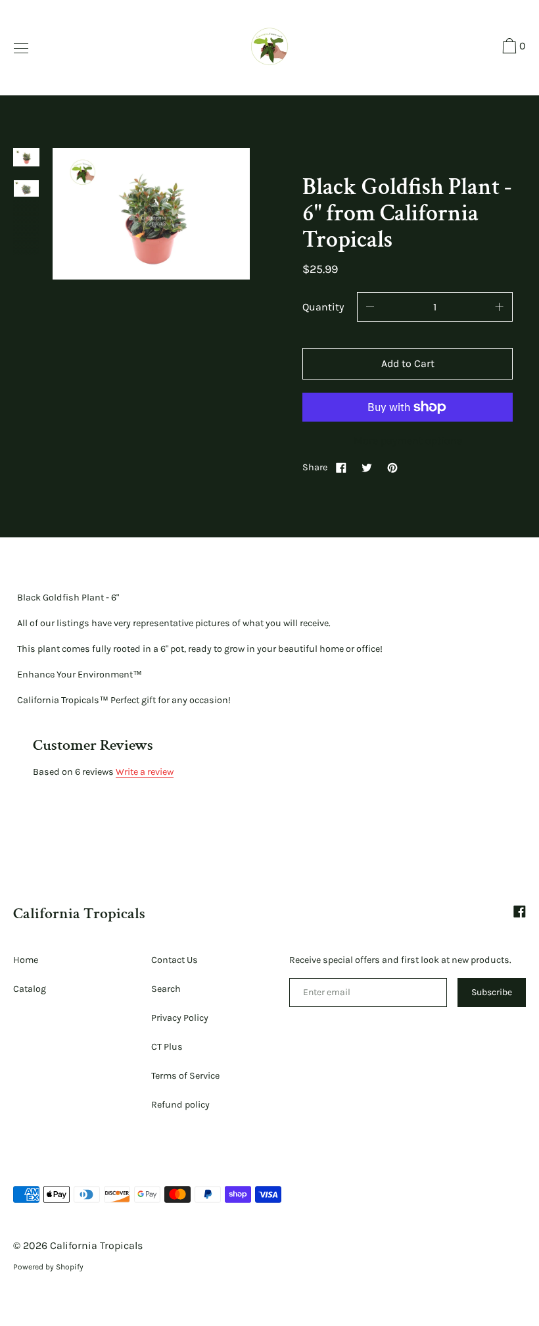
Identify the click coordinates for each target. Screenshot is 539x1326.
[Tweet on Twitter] (367, 467)
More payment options (408, 440)
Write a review (145, 771)
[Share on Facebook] (341, 467)
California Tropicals (79, 913)
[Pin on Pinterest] (392, 467)
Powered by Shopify (48, 1266)
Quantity (323, 307)
